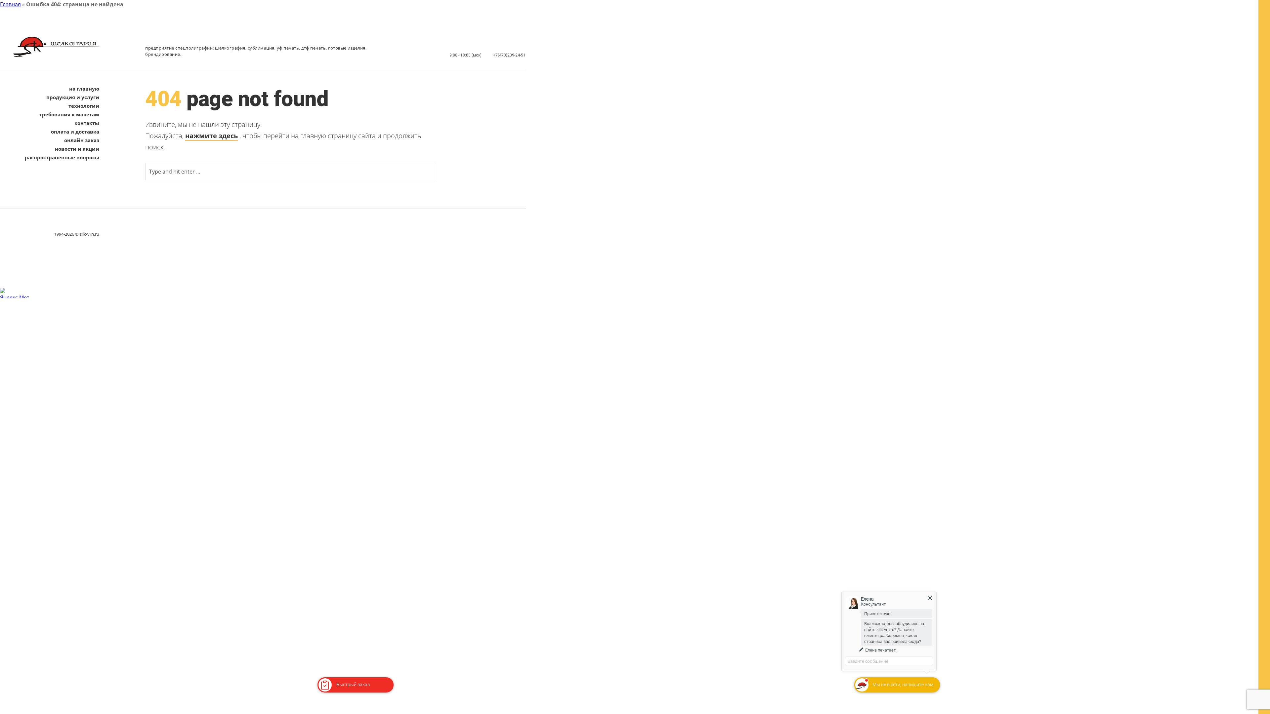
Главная (10, 4)
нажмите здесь (211, 135)
